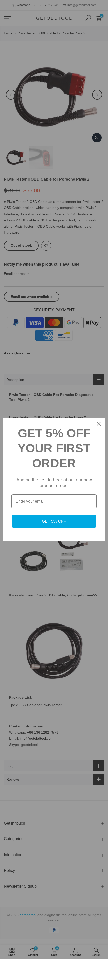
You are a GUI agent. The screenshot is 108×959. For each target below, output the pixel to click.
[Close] (99, 424)
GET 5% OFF (54, 521)
